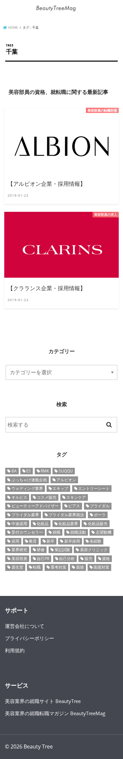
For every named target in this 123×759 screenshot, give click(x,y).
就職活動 (78, 532)
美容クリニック (94, 549)
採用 (15, 541)
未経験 (95, 541)
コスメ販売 (46, 497)
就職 (56, 532)
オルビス (19, 497)
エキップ (60, 488)
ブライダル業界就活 (66, 515)
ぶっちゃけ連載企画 (29, 480)
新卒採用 (72, 541)
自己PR (43, 558)
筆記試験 (62, 549)
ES (28, 471)
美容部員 (19, 558)
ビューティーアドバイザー (35, 506)
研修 (41, 549)
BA (14, 471)
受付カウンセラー (27, 532)
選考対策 (58, 567)
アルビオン (66, 480)
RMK (45, 471)
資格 (106, 558)
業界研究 (19, 549)
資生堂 (17, 567)
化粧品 (43, 523)
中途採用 (19, 523)
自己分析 (67, 558)
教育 (33, 541)
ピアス (74, 506)
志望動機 (104, 532)
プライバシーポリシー (29, 638)
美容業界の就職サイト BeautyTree (43, 701)
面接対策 (101, 567)
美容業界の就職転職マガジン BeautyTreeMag (55, 713)
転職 (37, 567)
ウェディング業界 (27, 488)
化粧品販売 (98, 523)
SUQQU (66, 471)
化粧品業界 (68, 523)
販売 (88, 558)
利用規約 (15, 650)
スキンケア (76, 497)
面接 (80, 567)
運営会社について (24, 626)
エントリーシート (94, 488)
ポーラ (100, 515)
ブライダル (100, 506)
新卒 (50, 541)
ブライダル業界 (25, 515)
